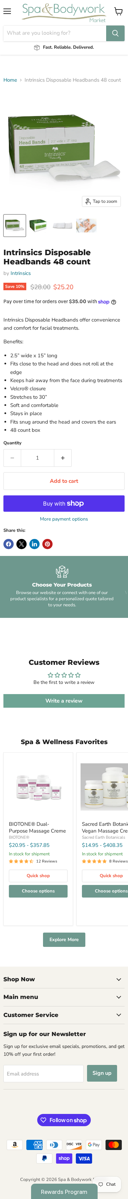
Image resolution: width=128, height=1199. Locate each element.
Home (10, 80)
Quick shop (38, 876)
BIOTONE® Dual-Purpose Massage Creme (37, 827)
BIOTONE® (19, 837)
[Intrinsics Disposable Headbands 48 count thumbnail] (15, 225)
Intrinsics (21, 273)
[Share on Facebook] (8, 544)
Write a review (64, 701)
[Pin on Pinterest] (47, 544)
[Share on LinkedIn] (34, 544)
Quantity (12, 443)
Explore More (64, 939)
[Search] (115, 33)
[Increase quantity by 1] (63, 458)
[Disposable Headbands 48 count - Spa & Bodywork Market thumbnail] (38, 225)
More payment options (64, 519)
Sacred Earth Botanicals (103, 837)
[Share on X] (21, 544)
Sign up (102, 1073)
